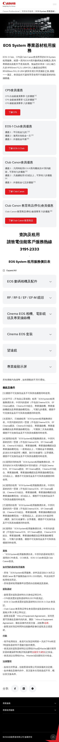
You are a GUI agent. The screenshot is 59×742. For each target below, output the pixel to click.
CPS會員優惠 (14, 90)
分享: (6, 688)
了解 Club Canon (16, 191)
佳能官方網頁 (38, 652)
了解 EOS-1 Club (16, 148)
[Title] (29, 26)
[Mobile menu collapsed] (54, 4)
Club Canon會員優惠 (19, 162)
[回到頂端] (53, 737)
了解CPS (13, 112)
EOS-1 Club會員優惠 (18, 126)
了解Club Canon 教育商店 (21, 220)
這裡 (46, 623)
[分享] (15, 688)
